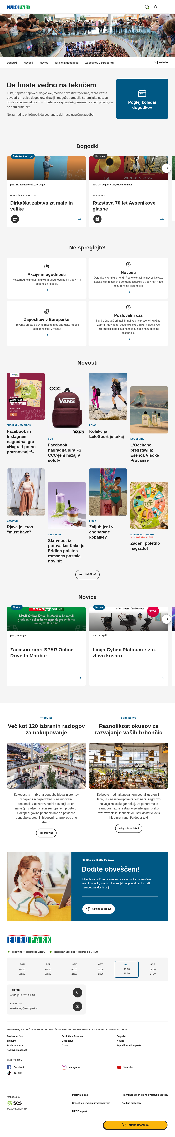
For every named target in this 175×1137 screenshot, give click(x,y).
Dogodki (12, 62)
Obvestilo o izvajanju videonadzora (91, 1103)
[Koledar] (15, 219)
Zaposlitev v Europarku (99, 62)
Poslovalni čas (80, 1094)
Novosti (28, 62)
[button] (166, 168)
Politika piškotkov (131, 1103)
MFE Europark (79, 1111)
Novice (44, 62)
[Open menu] (166, 6)
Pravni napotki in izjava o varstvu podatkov (145, 1094)
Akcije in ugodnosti (66, 62)
